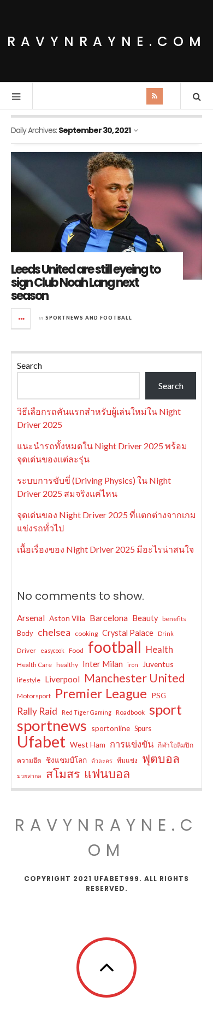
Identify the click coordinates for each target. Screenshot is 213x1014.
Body (25, 633)
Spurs (142, 728)
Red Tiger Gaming (86, 712)
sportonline (110, 728)
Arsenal (31, 618)
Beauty (145, 618)
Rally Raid (37, 711)
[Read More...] (21, 318)
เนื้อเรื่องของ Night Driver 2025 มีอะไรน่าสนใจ (105, 549)
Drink (166, 633)
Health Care (34, 664)
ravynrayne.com (106, 41)
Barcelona (109, 617)
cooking (86, 633)
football (114, 646)
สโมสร (63, 773)
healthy (67, 664)
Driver (26, 650)
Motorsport (34, 696)
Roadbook (130, 712)
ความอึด (29, 760)
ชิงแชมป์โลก (66, 759)
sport (165, 709)
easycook (52, 650)
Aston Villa (67, 618)
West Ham (87, 744)
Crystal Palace (127, 633)
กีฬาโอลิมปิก (175, 745)
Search (29, 365)
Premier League (101, 693)
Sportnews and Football (88, 318)
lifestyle (28, 680)
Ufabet (41, 741)
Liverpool (62, 679)
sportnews (52, 725)
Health (159, 649)
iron (132, 664)
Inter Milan (102, 664)
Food (76, 650)
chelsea (54, 632)
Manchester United (134, 678)
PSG (158, 695)
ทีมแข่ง (127, 760)
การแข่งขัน (131, 744)
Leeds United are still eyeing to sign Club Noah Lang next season (85, 282)
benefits (174, 619)
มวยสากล (29, 775)
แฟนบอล (107, 773)
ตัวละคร (102, 760)
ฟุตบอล (161, 758)
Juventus (158, 664)
